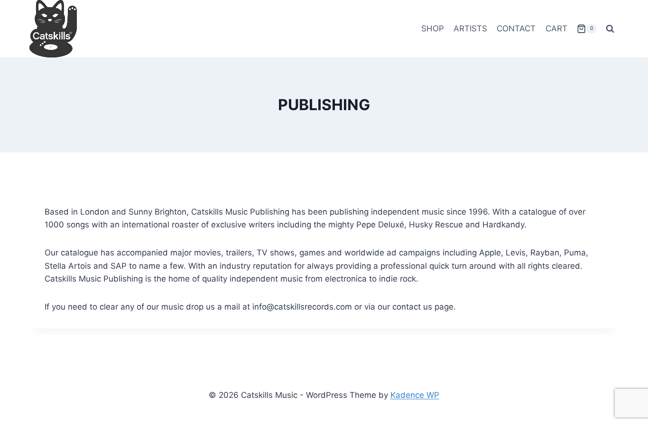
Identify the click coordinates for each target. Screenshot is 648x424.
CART (556, 28)
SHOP (432, 28)
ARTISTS (470, 28)
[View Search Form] (610, 29)
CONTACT (516, 28)
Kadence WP (414, 395)
